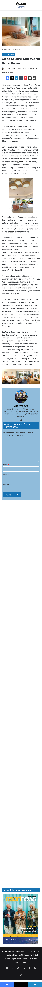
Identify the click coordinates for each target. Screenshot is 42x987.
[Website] (21, 420)
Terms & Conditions (30, 959)
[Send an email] (14, 69)
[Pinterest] (25, 78)
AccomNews (9, 69)
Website (6, 484)
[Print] (34, 78)
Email (6, 474)
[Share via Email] (30, 78)
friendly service (31, 320)
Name (6, 465)
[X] (12, 78)
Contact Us (9, 959)
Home (5, 49)
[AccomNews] (21, 5)
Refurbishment (14, 49)
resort (11, 232)
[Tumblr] (21, 78)
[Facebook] (7, 78)
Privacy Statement (21, 962)
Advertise (17, 959)
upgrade (5, 156)
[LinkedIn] (16, 78)
